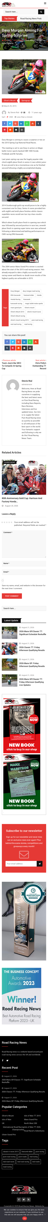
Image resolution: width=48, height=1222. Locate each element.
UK (11, 40)
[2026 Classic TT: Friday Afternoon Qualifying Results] (9, 649)
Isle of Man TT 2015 (32, 1116)
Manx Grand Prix (30, 1119)
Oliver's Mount (19, 40)
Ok (25, 1218)
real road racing (16, 324)
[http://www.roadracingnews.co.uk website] (22, 112)
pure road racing (37, 320)
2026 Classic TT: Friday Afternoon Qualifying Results (23, 1092)
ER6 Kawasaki (16, 295)
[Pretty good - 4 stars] (9, 522)
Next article (40, 360)
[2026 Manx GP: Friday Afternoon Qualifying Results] (9, 665)
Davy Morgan (15, 291)
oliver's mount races (34, 312)
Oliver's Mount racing (18, 316)
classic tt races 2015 (11, 1152)
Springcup (26, 100)
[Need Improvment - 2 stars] (4, 522)
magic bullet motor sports (34, 303)
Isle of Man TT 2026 (32, 1127)
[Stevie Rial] (24, 112)
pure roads (22, 1157)
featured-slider (29, 295)
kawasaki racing (16, 303)
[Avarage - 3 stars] (7, 522)
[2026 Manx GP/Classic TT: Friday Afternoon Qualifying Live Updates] (9, 680)
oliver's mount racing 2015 (20, 320)
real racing (34, 1157)
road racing (28, 324)
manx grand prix (16, 308)
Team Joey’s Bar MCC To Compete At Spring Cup (11, 366)
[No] (45, 1214)
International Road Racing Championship (13, 1128)
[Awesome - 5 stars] (11, 522)
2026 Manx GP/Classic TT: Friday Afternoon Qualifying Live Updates (31, 682)
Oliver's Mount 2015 (17, 312)
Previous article (9, 360)
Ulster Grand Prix (9, 1135)
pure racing (40, 1152)
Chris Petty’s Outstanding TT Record (39, 366)
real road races (8, 1162)
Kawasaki (26, 299)
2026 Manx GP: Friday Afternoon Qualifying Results (22, 1101)
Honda (39, 295)
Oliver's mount (29, 308)
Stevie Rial (27, 381)
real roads (36, 1162)
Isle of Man (6, 1119)
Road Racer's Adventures (34, 1131)
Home (5, 40)
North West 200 (30, 1123)
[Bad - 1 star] (2, 522)
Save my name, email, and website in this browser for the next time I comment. (23, 587)
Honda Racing (15, 299)
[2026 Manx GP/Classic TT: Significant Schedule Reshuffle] (9, 633)
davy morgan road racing (31, 291)
